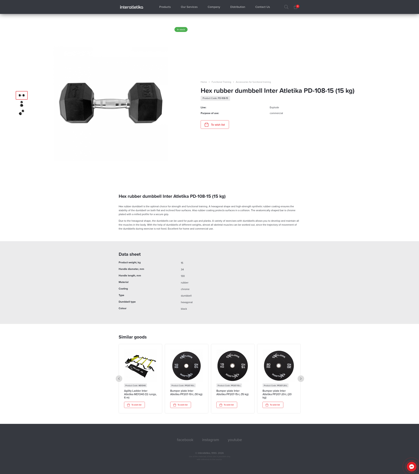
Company (214, 7)
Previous (119, 378)
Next (301, 378)
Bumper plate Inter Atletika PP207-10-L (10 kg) (186, 392)
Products (165, 7)
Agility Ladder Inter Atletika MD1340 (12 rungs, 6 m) (140, 394)
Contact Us (262, 7)
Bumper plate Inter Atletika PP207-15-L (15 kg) (232, 392)
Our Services (189, 7)
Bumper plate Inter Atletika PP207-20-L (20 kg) (277, 394)
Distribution (237, 7)
